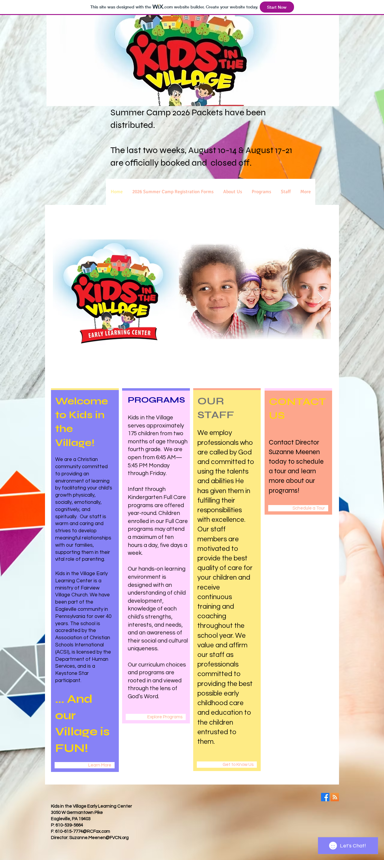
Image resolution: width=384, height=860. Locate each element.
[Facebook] (325, 797)
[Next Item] (320, 298)
